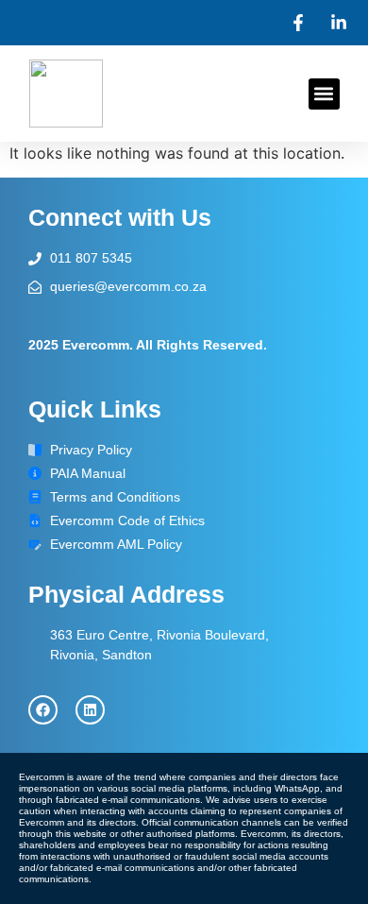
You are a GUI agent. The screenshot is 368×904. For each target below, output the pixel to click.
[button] (324, 94)
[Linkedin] (90, 710)
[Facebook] (43, 710)
